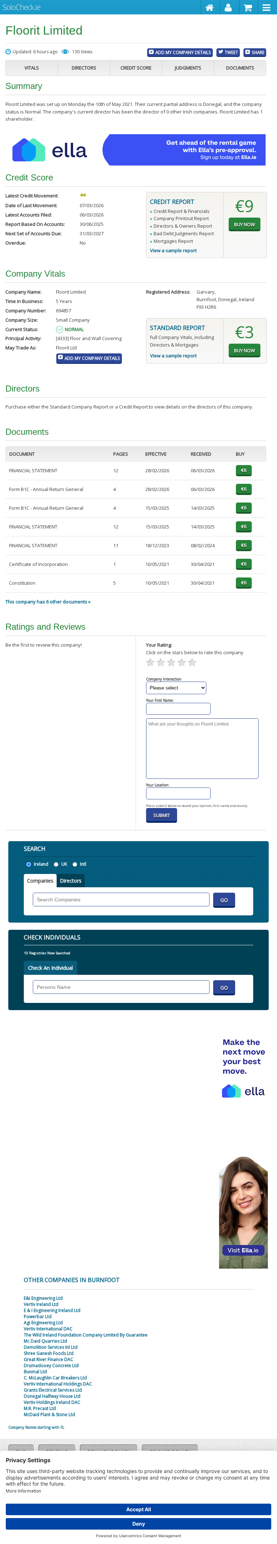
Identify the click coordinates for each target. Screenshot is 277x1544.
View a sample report (173, 250)
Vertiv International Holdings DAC (58, 1384)
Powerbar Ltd (38, 1316)
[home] (210, 7)
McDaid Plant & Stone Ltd (49, 1414)
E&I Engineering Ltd (43, 1298)
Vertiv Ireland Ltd (41, 1304)
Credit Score (135, 67)
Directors (84, 67)
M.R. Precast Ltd (40, 1408)
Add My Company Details (183, 52)
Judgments (188, 67)
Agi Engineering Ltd (43, 1323)
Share (258, 52)
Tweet (231, 52)
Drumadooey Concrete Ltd (51, 1365)
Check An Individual (50, 967)
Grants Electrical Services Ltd (53, 1390)
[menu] (267, 7)
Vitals (32, 67)
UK (64, 864)
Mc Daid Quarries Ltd (45, 1341)
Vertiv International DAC (48, 1329)
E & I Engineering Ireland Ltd (52, 1310)
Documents (240, 67)
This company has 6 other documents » (48, 601)
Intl (83, 864)
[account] (229, 7)
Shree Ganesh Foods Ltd (49, 1353)
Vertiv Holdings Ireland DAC (52, 1402)
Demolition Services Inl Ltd (51, 1347)
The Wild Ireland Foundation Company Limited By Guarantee (86, 1335)
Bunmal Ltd (35, 1372)
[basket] (249, 7)
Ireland (41, 864)
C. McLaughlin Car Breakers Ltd (55, 1378)
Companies (40, 880)
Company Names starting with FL (36, 1427)
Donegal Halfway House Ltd (52, 1396)
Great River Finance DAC (48, 1359)
